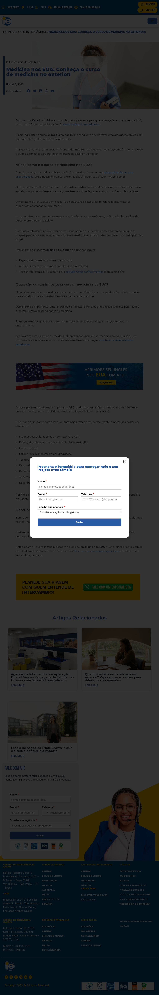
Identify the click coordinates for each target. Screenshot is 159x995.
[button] (125, 461)
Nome (42, 481)
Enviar (79, 522)
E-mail (42, 494)
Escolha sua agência (51, 507)
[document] (79, 497)
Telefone (87, 494)
